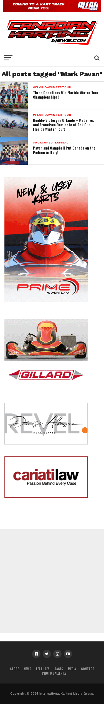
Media (72, 669)
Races (58, 669)
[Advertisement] (52, 581)
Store (14, 669)
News (27, 669)
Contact (87, 669)
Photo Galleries (54, 673)
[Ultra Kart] (52, 10)
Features (42, 669)
